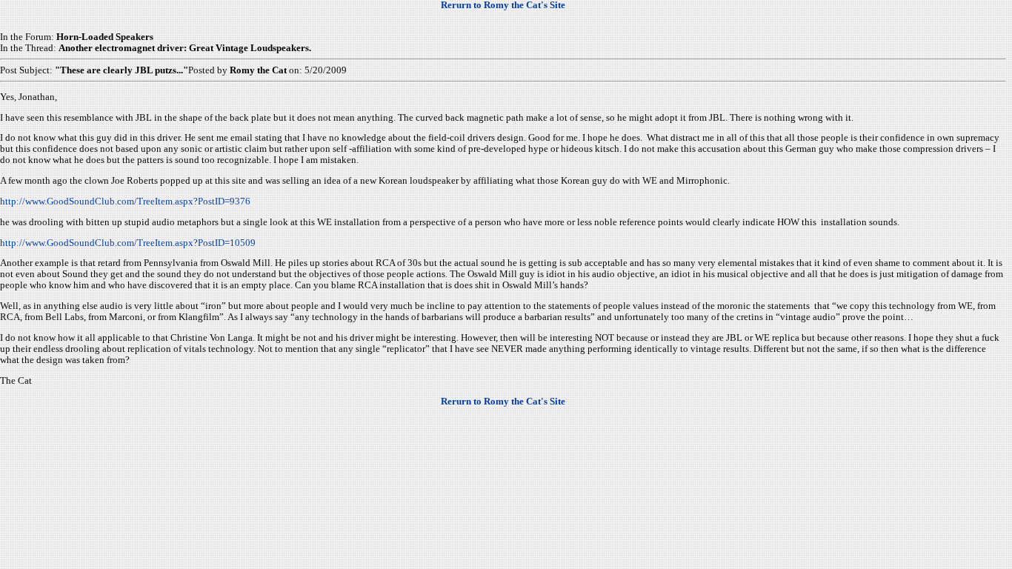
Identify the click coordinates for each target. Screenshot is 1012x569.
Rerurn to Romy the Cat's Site (503, 5)
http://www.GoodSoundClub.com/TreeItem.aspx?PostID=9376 (125, 201)
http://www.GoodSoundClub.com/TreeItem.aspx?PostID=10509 (128, 243)
